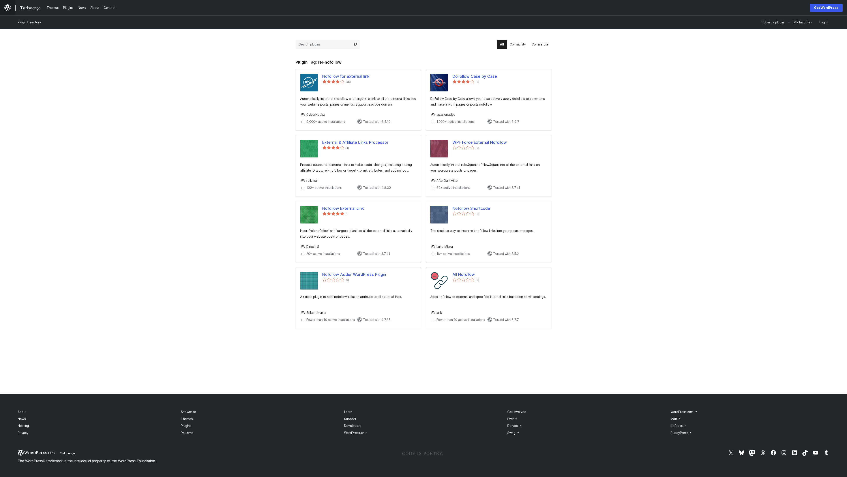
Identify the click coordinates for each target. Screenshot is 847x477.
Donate (514, 426)
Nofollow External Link (343, 208)
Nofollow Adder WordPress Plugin (354, 274)
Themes (187, 419)
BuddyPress (681, 433)
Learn (348, 412)
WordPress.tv (355, 433)
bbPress (678, 426)
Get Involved (516, 412)
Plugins (186, 426)
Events (512, 419)
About (22, 412)
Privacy (23, 433)
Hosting (23, 426)
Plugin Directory (29, 22)
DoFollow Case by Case (474, 76)
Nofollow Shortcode (471, 208)
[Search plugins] (355, 44)
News (22, 419)
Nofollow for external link (345, 76)
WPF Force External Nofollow (479, 142)
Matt (676, 419)
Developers (352, 426)
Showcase (188, 412)
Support (350, 419)
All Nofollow (463, 274)
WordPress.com (684, 412)
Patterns (187, 433)
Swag (513, 433)
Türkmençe (67, 453)
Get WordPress (826, 7)
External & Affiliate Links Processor (355, 142)
